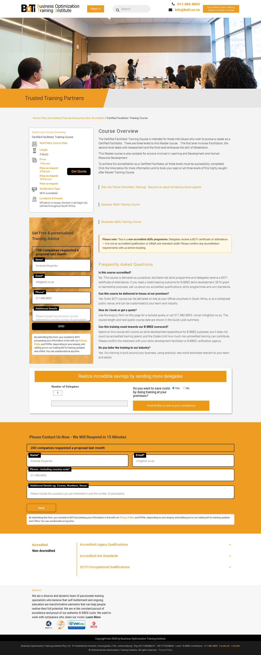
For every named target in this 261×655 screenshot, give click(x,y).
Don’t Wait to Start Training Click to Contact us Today (221, 9)
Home (36, 118)
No (187, 388)
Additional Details (46, 308)
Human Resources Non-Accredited (83, 118)
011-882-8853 (188, 4)
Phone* (40, 292)
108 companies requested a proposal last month (57, 252)
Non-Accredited (51, 118)
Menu (94, 8)
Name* (39, 259)
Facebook (224, 646)
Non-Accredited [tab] (43, 551)
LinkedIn (235, 646)
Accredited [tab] (40, 545)
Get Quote (78, 171)
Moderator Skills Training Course (121, 222)
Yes (177, 388)
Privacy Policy (127, 517)
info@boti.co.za (187, 10)
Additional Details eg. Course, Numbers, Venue (58, 485)
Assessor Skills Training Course (120, 204)
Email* (39, 275)
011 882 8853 (211, 646)
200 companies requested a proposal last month (68, 448)
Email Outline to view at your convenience (171, 405)
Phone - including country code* (50, 469)
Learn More (93, 617)
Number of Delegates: (65, 386)
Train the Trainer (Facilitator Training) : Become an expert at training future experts (151, 187)
